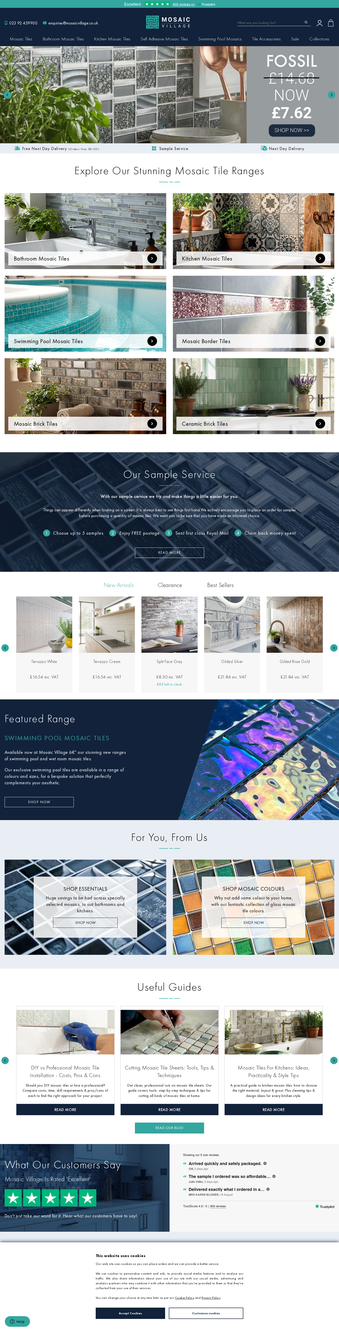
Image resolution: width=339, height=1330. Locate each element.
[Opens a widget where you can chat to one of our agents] (17, 1322)
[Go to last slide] (5, 648)
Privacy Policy (211, 1298)
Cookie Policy (184, 1298)
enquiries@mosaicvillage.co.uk (73, 23)
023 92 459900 (23, 23)
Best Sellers (220, 585)
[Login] (319, 23)
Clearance (170, 585)
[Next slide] (334, 648)
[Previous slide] (7, 95)
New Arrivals (119, 585)
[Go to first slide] (331, 95)
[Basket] (330, 23)
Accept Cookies (130, 1313)
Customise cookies (206, 1313)
